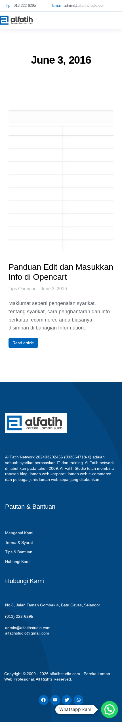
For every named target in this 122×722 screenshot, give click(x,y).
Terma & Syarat (19, 542)
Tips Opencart (23, 288)
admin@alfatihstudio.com (28, 627)
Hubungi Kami (17, 561)
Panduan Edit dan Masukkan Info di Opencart (61, 271)
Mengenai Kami (19, 533)
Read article (23, 343)
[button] (111, 20)
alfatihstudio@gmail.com (27, 633)
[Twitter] (67, 700)
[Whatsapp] (78, 700)
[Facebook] (44, 700)
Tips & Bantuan (18, 552)
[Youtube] (55, 700)
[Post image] (61, 171)
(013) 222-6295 (19, 616)
